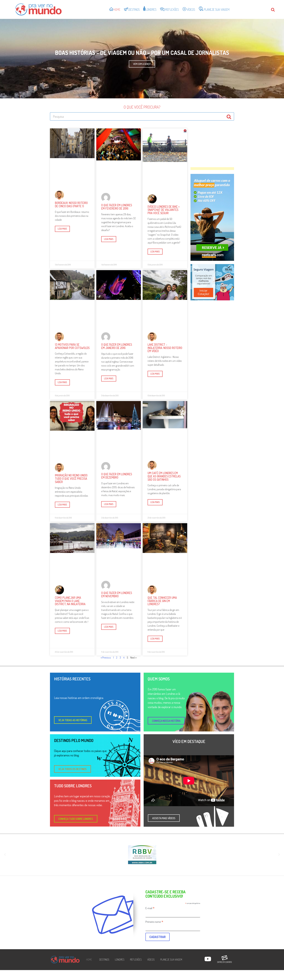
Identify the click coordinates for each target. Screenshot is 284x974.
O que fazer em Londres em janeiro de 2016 (116, 346)
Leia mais (62, 228)
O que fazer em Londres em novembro (116, 594)
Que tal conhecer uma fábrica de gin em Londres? (162, 601)
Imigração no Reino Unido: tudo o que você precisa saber (71, 478)
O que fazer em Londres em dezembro (116, 475)
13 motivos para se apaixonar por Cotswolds (72, 346)
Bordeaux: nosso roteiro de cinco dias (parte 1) (71, 204)
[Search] (229, 116)
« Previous (106, 657)
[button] (73, 720)
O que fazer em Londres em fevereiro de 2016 (116, 206)
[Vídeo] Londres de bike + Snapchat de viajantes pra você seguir (164, 210)
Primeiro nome (154, 921)
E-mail (150, 908)
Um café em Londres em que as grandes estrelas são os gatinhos (164, 476)
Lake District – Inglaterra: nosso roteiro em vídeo (165, 348)
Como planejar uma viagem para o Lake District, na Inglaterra (70, 601)
